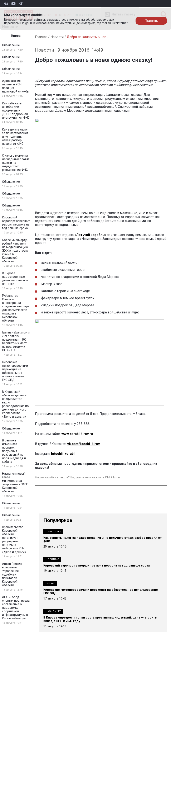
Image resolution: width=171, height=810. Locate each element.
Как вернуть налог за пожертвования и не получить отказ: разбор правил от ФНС (15, 137)
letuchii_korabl (62, 454)
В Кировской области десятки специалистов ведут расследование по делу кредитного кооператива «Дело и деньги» (15, 404)
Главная (41, 37)
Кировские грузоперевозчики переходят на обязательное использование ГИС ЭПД (15, 371)
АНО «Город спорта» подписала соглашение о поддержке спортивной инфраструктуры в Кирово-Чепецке (16, 607)
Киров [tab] (16, 36)
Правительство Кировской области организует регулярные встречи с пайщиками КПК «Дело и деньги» (14, 539)
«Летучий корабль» (90, 235)
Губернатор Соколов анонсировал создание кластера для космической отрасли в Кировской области (15, 308)
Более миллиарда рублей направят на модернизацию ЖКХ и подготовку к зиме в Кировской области (15, 250)
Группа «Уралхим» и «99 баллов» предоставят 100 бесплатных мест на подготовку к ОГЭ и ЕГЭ (16, 341)
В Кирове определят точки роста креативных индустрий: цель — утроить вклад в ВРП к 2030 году (100, 619)
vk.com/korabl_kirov (83, 444)
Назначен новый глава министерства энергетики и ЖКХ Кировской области (15, 482)
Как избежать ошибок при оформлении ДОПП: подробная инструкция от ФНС (16, 110)
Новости (57, 37)
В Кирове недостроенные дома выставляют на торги (15, 278)
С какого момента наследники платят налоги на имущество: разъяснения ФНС (15, 163)
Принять (151, 20)
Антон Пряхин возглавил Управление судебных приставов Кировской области (12, 574)
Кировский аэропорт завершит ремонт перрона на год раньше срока (16, 223)
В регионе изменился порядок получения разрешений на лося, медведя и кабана (14, 451)
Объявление (11, 45)
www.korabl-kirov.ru (77, 434)
